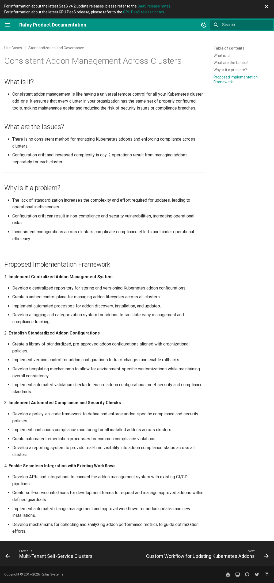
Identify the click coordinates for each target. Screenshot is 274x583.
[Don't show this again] (266, 6)
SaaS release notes (154, 6)
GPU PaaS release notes (143, 12)
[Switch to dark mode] (204, 25)
